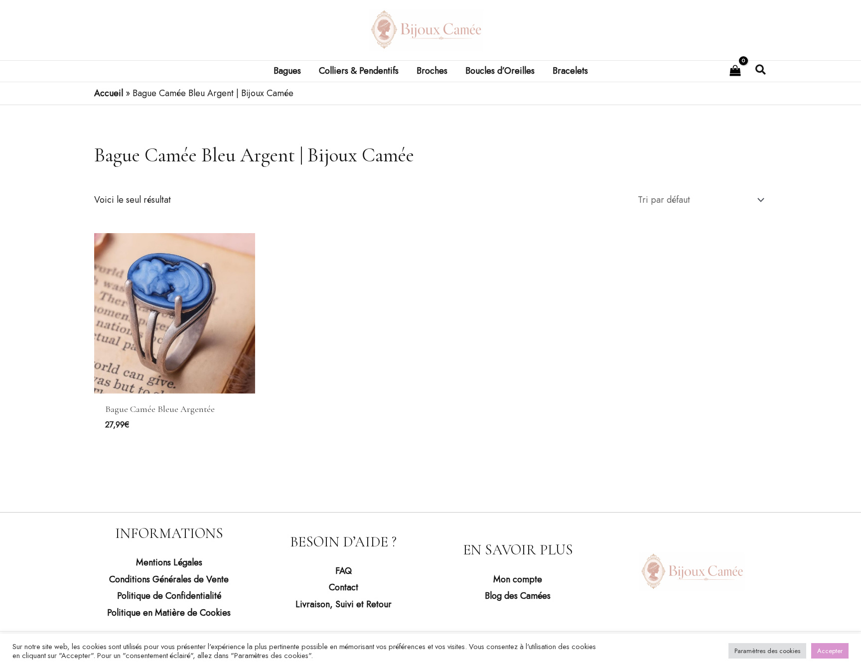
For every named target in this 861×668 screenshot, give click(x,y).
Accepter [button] (830, 651)
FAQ (343, 570)
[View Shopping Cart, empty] (735, 71)
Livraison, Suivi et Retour (343, 604)
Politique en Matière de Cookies (169, 612)
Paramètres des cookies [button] (767, 651)
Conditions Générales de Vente (169, 579)
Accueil (108, 93)
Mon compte (517, 579)
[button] (761, 71)
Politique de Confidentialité (169, 595)
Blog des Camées (518, 595)
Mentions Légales (169, 562)
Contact (343, 587)
